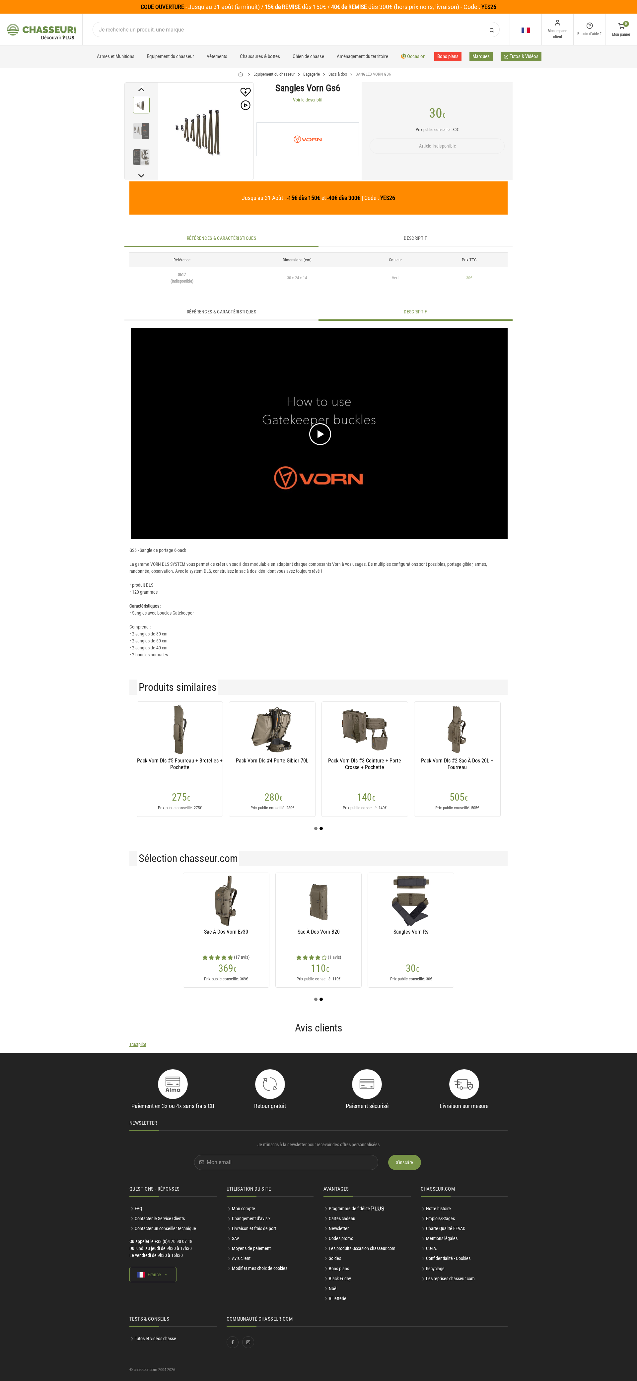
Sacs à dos (337, 74)
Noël (333, 1288)
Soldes (335, 1258)
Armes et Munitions (115, 56)
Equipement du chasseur (170, 56)
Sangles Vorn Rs (410, 932)
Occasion (415, 56)
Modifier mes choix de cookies (259, 1268)
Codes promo (341, 1238)
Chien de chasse (308, 56)
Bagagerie (311, 74)
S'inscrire (404, 1162)
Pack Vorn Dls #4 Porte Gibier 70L (272, 760)
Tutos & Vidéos (523, 56)
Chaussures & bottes (260, 56)
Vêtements (217, 56)
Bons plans (448, 56)
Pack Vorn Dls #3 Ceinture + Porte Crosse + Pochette (364, 763)
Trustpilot (137, 1044)
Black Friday (340, 1278)
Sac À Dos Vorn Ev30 (226, 932)
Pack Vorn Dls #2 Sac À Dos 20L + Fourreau (457, 763)
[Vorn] (307, 139)
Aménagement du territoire (362, 56)
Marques (481, 56)
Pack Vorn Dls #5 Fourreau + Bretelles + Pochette (180, 763)
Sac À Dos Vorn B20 (319, 932)
